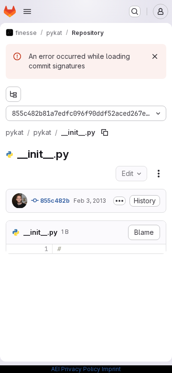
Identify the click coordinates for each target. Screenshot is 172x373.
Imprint (111, 369)
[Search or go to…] (134, 11)
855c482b (54, 200)
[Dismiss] (155, 56)
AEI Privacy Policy (75, 369)
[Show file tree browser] (13, 94)
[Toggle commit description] (119, 201)
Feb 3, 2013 (90, 200)
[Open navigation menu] (27, 11)
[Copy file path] (104, 132)
